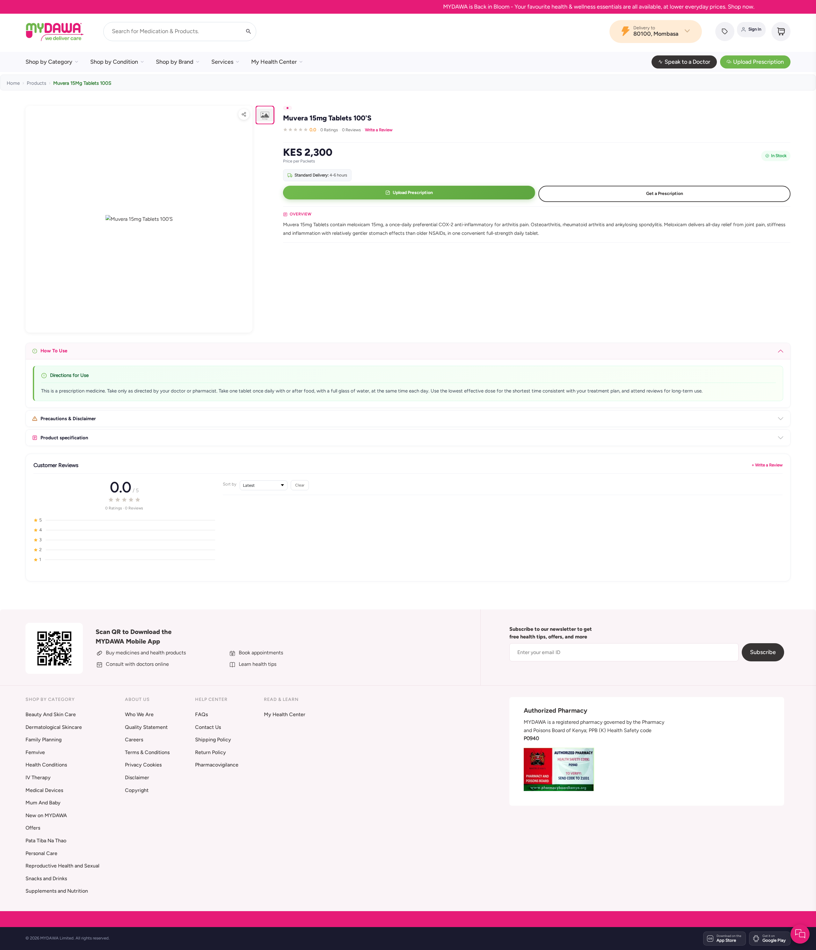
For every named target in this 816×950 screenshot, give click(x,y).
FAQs (201, 714)
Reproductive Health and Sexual (62, 866)
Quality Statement (146, 727)
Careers (134, 740)
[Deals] (724, 31)
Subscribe (763, 652)
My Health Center (274, 61)
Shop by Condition (114, 61)
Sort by (230, 484)
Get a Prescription (664, 193)
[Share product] (243, 114)
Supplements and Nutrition (57, 891)
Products (36, 83)
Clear (299, 485)
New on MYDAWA (46, 815)
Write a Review (378, 129)
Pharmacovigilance (216, 765)
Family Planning (44, 740)
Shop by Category (49, 61)
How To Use (53, 351)
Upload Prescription (758, 61)
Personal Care (41, 853)
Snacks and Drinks (46, 878)
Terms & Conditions (147, 752)
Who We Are (139, 714)
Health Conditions (46, 765)
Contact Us (208, 727)
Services (222, 61)
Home (13, 83)
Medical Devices (44, 790)
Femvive (35, 752)
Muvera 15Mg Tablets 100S (82, 83)
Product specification (64, 438)
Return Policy (210, 752)
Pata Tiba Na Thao (46, 841)
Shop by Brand (174, 61)
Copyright (137, 790)
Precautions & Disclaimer (68, 418)
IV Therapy (38, 777)
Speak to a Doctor (687, 61)
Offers (33, 828)
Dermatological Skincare (54, 727)
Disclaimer (137, 777)
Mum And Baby (43, 803)
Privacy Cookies (143, 765)
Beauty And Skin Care (51, 714)
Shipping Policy (213, 740)
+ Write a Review (767, 465)
